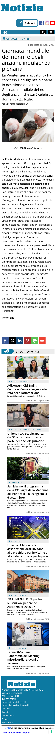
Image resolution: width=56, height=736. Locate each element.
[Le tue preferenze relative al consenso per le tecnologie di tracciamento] (51, 731)
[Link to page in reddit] (42, 340)
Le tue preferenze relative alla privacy (31, 728)
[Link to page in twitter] (12, 340)
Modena (24, 381)
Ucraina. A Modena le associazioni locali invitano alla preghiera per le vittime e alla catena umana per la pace (27, 550)
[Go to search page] (43, 32)
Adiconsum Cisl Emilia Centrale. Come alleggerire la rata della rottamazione (27, 389)
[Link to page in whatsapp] (34, 340)
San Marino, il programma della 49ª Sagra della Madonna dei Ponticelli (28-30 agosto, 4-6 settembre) (27, 491)
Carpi (38, 429)
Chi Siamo (6, 708)
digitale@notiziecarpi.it (19, 705)
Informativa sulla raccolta (16, 732)
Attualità (15, 381)
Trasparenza (7, 722)
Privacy (5, 719)
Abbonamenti (8, 715)
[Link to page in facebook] (5, 340)
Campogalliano (27, 429)
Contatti (5, 712)
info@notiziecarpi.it (17, 702)
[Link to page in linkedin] (19, 340)
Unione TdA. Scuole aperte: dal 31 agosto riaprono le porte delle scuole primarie (25, 437)
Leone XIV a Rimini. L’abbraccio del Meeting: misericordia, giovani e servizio (23, 657)
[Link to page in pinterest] (27, 340)
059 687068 (11, 699)
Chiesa (19, 482)
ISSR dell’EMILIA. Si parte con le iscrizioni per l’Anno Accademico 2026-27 (26, 603)
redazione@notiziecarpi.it (15, 103)
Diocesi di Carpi (36, 690)
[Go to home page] (5, 32)
